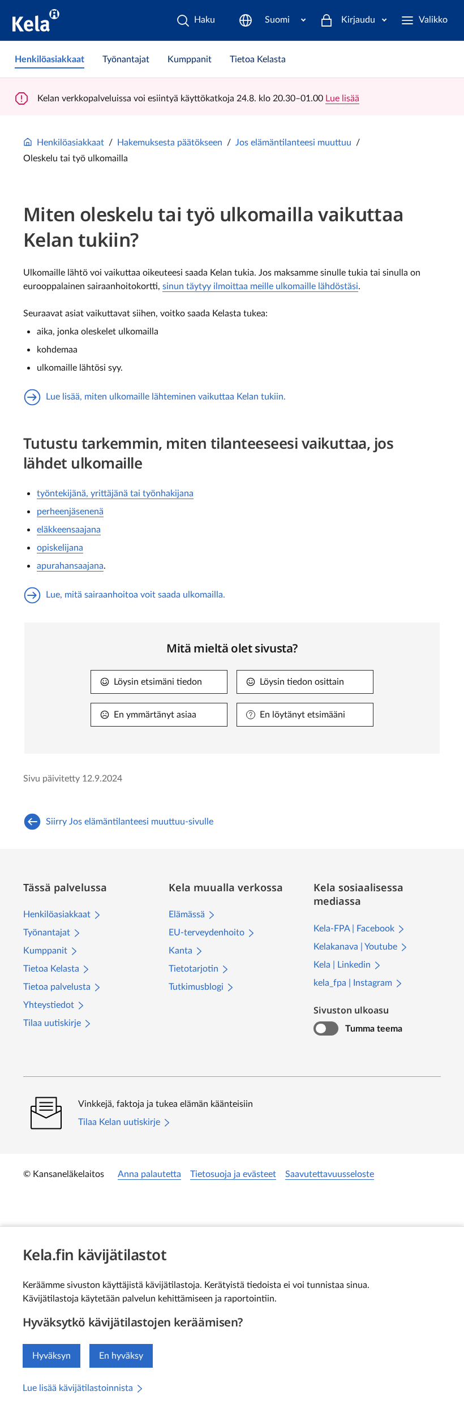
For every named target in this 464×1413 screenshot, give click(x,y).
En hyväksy (121, 1355)
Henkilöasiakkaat (70, 142)
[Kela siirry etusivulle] (35, 20)
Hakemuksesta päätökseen (169, 142)
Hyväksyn (51, 1355)
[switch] (325, 1028)
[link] (49, 59)
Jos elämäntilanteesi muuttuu (293, 142)
